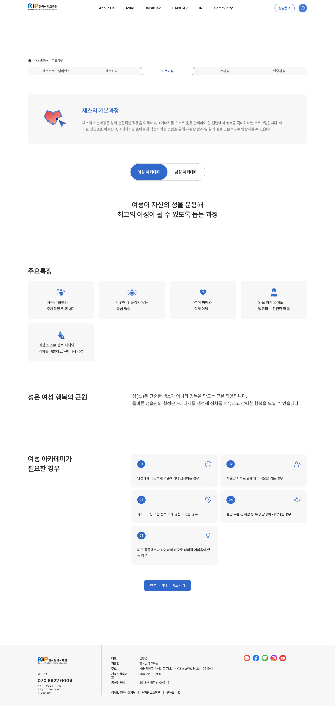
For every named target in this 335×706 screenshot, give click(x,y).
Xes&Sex (153, 8)
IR (200, 8)
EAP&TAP (180, 8)
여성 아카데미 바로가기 (167, 585)
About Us (107, 8)
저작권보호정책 (151, 693)
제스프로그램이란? (55, 71)
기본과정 (167, 71)
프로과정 (223, 71)
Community (223, 8)
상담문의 (284, 8)
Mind (130, 8)
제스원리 (111, 71)
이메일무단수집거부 (123, 693)
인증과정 (279, 71)
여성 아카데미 (149, 172)
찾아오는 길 (173, 693)
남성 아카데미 (186, 172)
